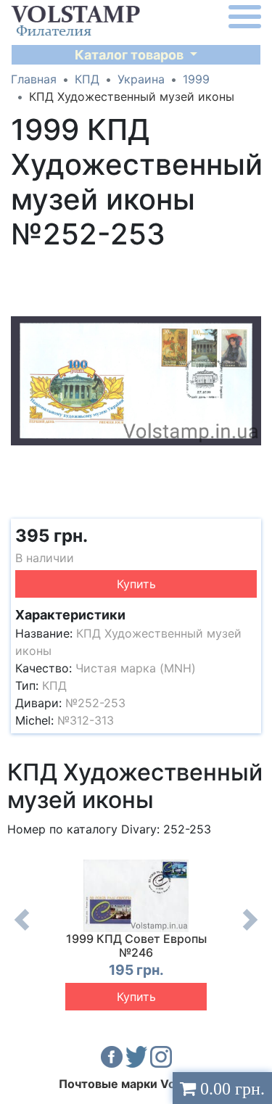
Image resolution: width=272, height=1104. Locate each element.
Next (250, 930)
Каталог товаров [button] (130, 54)
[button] (248, 270)
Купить (136, 584)
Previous (22, 930)
